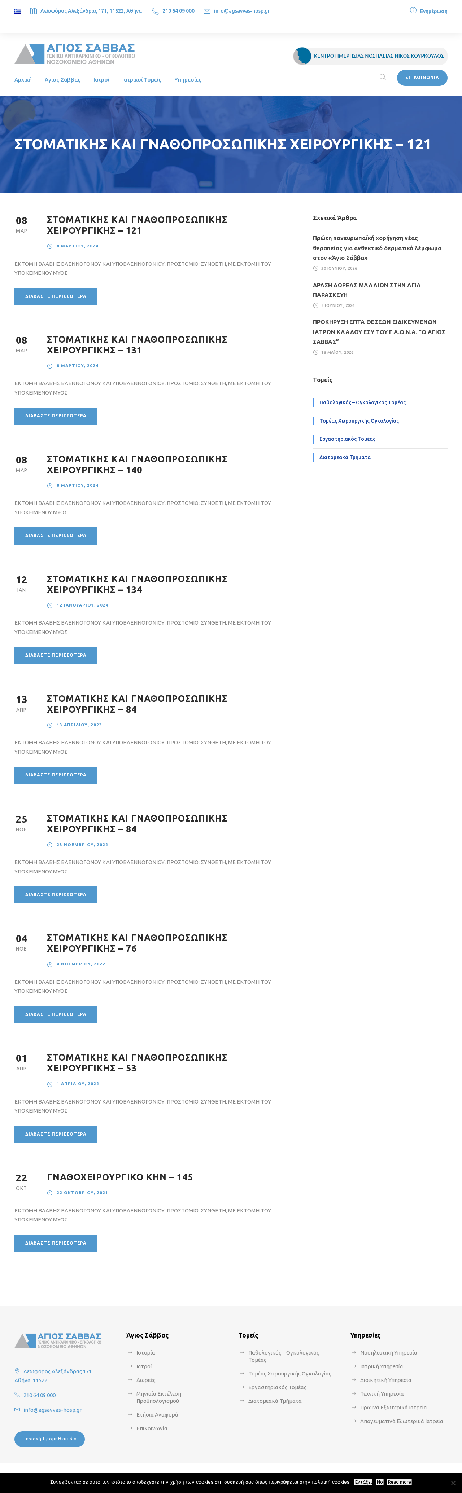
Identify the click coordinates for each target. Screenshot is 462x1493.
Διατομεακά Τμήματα (345, 457)
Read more (399, 1482)
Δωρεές (146, 1380)
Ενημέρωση (434, 11)
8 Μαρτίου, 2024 (78, 245)
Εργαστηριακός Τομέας (347, 439)
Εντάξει (363, 1482)
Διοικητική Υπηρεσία (385, 1380)
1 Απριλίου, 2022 (78, 1083)
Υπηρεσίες (187, 79)
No (380, 1482)
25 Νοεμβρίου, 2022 (82, 844)
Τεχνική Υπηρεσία (382, 1394)
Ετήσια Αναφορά (157, 1414)
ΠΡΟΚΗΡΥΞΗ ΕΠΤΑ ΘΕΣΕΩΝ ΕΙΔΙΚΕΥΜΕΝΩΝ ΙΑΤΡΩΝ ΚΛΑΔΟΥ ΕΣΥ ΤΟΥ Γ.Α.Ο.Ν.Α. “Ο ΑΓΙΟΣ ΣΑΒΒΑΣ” (379, 332)
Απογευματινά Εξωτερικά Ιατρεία (401, 1421)
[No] (453, 1483)
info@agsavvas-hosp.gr (242, 11)
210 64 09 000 (178, 11)
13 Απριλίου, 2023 (79, 724)
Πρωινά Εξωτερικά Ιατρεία (393, 1407)
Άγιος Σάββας (62, 79)
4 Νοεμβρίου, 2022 (81, 963)
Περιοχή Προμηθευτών (50, 1438)
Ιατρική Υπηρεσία (381, 1366)
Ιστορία (145, 1352)
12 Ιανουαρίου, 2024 (83, 605)
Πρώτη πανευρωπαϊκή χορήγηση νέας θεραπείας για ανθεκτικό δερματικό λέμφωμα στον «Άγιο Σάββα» (377, 248)
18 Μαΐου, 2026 (337, 352)
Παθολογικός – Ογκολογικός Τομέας (362, 402)
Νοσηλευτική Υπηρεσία (388, 1352)
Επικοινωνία (151, 1428)
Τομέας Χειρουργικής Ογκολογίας (359, 421)
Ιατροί (101, 79)
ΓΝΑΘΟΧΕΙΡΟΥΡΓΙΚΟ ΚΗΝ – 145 (120, 1177)
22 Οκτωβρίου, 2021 (82, 1192)
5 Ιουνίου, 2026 (338, 305)
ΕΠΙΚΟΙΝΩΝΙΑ (422, 77)
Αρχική (23, 79)
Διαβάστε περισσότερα (56, 296)
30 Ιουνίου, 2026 (339, 268)
